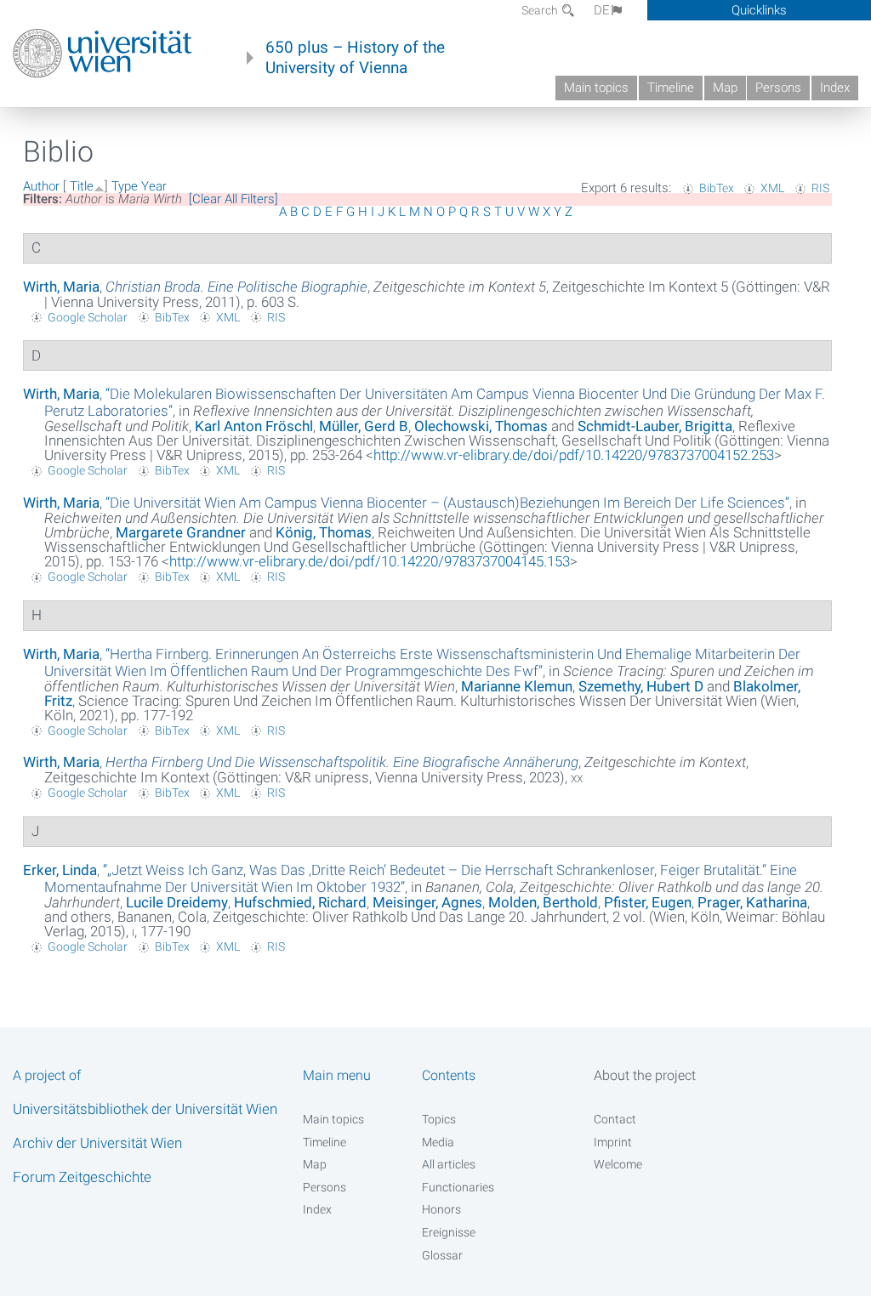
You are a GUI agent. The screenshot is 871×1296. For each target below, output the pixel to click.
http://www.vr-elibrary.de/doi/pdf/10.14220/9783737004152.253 (573, 454)
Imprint (613, 1142)
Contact (615, 1119)
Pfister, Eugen (648, 902)
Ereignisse (448, 1232)
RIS (820, 188)
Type (124, 186)
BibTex (716, 188)
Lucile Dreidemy (177, 902)
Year (154, 186)
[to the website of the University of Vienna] (102, 53)
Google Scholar (88, 317)
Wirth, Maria (61, 286)
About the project (645, 1075)
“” (447, 502)
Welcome (618, 1164)
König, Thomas (324, 532)
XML (772, 188)
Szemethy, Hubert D (640, 686)
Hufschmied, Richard (300, 902)
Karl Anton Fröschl (254, 426)
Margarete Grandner (181, 532)
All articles (448, 1164)
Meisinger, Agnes (427, 902)
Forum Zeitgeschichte (82, 1176)
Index (835, 87)
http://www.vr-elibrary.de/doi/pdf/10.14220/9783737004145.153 (369, 561)
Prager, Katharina (752, 902)
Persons (778, 87)
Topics (439, 1119)
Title (82, 186)
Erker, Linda (60, 869)
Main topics (596, 87)
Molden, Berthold (543, 902)
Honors (441, 1209)
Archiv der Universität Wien (97, 1142)
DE (602, 10)
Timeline (670, 87)
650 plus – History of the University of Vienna (355, 57)
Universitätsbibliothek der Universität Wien (145, 1108)
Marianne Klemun (516, 686)
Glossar (442, 1255)
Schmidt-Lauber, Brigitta (655, 426)
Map (725, 87)
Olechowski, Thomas (481, 426)
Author (41, 186)
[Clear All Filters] (233, 199)
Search (541, 10)
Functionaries (458, 1187)
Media (438, 1142)
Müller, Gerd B (363, 426)
